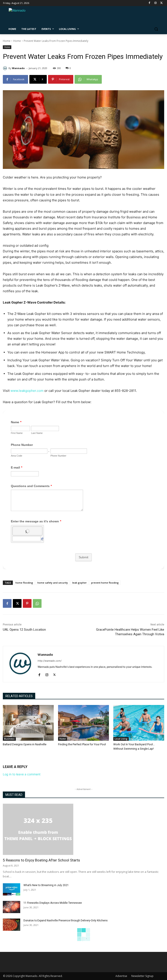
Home (6, 41)
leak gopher (79, 582)
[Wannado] (5, 68)
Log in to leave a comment (21, 774)
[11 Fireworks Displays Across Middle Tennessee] (11, 907)
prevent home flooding (105, 582)
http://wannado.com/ (50, 660)
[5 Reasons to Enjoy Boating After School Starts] (83, 829)
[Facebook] (149, 3)
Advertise (121, 976)
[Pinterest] (27, 603)
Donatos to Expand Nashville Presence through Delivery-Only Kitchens (65, 920)
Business (9, 738)
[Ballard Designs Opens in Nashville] (28, 723)
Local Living (121, 738)
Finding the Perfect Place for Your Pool (82, 744)
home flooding (24, 582)
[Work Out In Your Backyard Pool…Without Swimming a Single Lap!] (138, 723)
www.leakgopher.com (26, 391)
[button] (156, 29)
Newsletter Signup (142, 976)
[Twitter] (161, 3)
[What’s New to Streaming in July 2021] (11, 889)
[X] (17, 603)
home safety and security (52, 582)
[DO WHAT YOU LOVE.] (32, 16)
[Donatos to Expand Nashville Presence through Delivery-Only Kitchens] (11, 925)
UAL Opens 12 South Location (24, 630)
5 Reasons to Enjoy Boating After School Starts (41, 860)
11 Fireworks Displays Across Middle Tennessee (52, 902)
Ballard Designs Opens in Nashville (24, 744)
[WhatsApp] (37, 603)
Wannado (18, 68)
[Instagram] (155, 3)
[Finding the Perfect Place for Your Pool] (83, 723)
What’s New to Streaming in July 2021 (46, 885)
